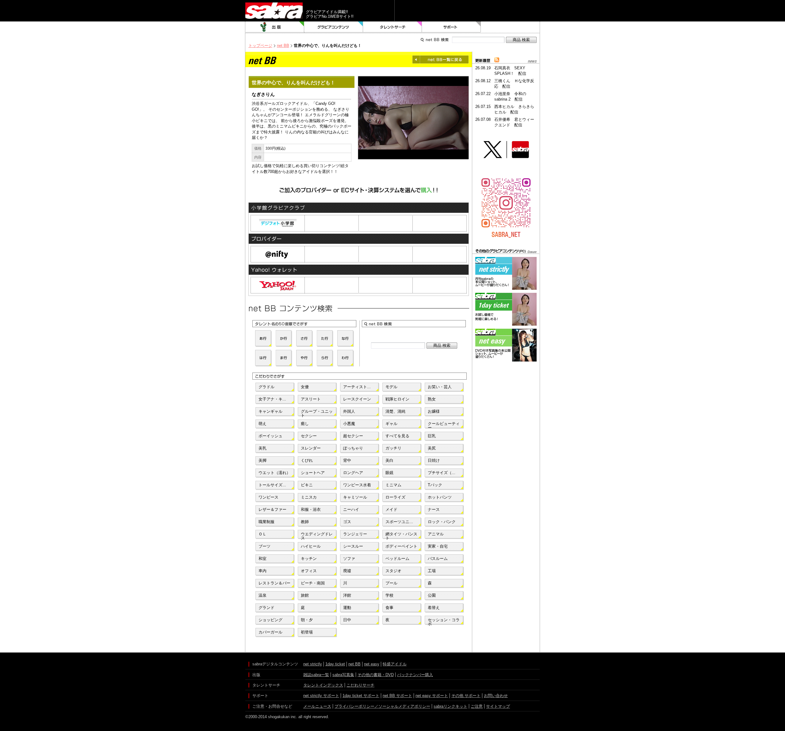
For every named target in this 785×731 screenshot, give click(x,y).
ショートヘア (313, 472)
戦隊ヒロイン (397, 399)
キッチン (309, 558)
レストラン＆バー (274, 583)
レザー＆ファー (272, 509)
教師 (305, 521)
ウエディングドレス (317, 535)
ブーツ (264, 546)
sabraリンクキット (450, 706)
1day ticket (335, 664)
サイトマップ (498, 706)
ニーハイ (351, 509)
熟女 (432, 399)
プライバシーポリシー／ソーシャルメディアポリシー (382, 706)
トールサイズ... (272, 485)
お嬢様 (434, 411)
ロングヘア (353, 472)
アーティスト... (357, 387)
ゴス (347, 521)
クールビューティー (444, 425)
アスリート (311, 399)
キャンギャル (270, 411)
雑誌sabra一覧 (316, 674)
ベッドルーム (397, 558)
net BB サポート (397, 695)
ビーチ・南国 (313, 583)
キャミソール (355, 497)
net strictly (312, 664)
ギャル (391, 423)
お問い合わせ (496, 695)
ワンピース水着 (357, 485)
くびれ (307, 460)
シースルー (353, 546)
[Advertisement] (506, 391)
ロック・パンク (442, 521)
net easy (371, 664)
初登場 (307, 632)
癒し (305, 423)
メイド (391, 509)
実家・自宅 (438, 546)
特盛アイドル (395, 664)
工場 (432, 570)
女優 (305, 387)
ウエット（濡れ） (274, 472)
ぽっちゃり (353, 448)
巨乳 (432, 436)
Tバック (435, 485)
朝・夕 (307, 620)
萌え (262, 423)
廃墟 (347, 570)
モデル (391, 387)
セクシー (309, 436)
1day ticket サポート (361, 695)
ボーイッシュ (270, 436)
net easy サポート (431, 695)
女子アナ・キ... (272, 399)
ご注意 (477, 706)
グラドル (266, 387)
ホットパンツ (440, 497)
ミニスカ (309, 497)
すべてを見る (397, 436)
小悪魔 (349, 423)
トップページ (260, 45)
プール (391, 583)
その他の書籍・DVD (376, 674)
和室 (262, 558)
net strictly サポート (321, 695)
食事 (389, 607)
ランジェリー (355, 534)
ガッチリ (393, 448)
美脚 (262, 460)
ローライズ (395, 497)
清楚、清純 (395, 411)
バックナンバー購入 (415, 674)
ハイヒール (311, 546)
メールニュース (317, 706)
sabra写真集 (343, 674)
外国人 (349, 411)
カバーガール (270, 632)
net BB (283, 45)
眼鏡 (389, 472)
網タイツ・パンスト (401, 535)
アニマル (436, 534)
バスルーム (438, 558)
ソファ (349, 558)
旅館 (305, 595)
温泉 (262, 595)
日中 (347, 620)
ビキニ (307, 485)
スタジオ (393, 570)
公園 (432, 595)
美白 (389, 460)
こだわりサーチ (360, 685)
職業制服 (266, 521)
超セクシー (353, 436)
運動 (347, 607)
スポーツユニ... (399, 521)
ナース (434, 509)
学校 (389, 595)
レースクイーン (357, 399)
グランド (266, 607)
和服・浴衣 (311, 509)
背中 (347, 460)
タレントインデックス (323, 685)
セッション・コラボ (444, 621)
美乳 (262, 448)
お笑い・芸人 (440, 387)
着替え (434, 607)
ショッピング (270, 620)
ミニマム (393, 485)
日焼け (434, 460)
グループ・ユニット (317, 412)
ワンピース (268, 497)
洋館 (347, 595)
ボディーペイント (401, 546)
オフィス (309, 570)
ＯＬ (262, 534)
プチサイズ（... (441, 472)
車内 (262, 570)
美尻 (432, 448)
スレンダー (311, 448)
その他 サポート (466, 695)
